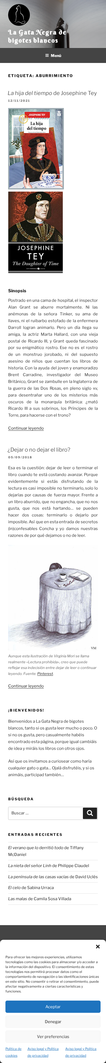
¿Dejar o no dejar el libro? (39, 449)
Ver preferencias (53, 1036)
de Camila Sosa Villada (39, 898)
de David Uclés (53, 876)
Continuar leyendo (26, 428)
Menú (56, 55)
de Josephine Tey (52, 93)
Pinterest (45, 673)
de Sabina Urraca (31, 887)
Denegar (53, 1021)
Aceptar (53, 1006)
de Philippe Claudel (48, 865)
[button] (98, 946)
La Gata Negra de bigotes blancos (37, 36)
